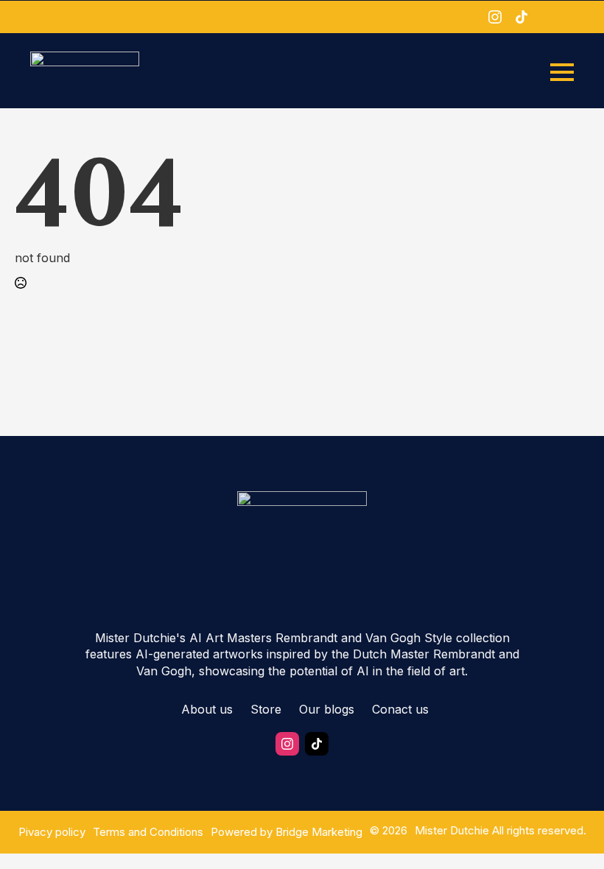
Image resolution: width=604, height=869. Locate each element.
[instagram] (495, 17)
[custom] (521, 17)
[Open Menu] (562, 72)
